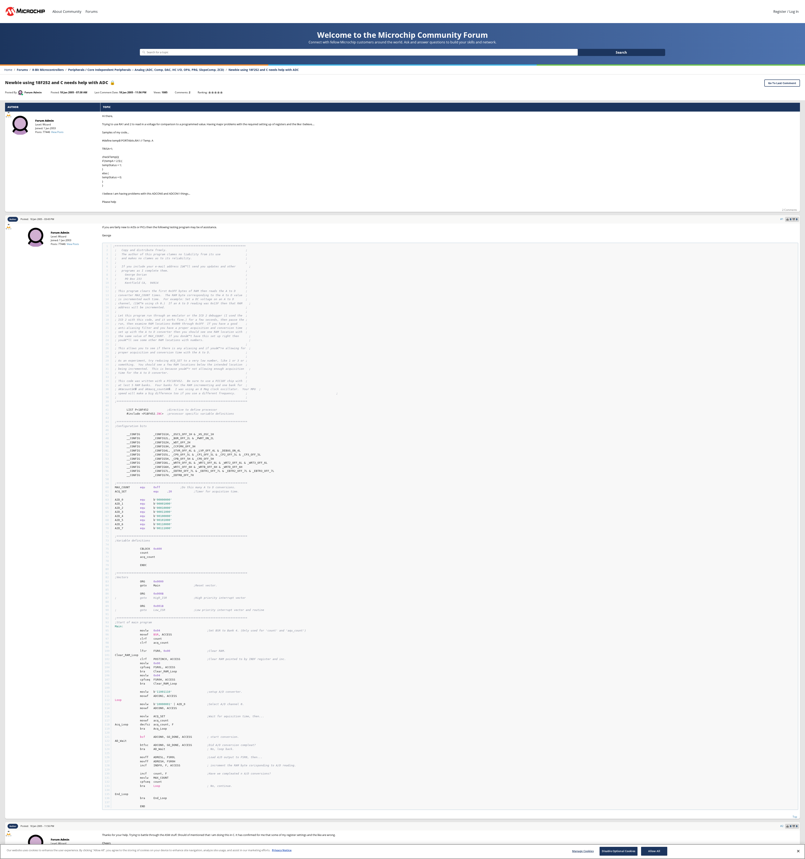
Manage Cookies (583, 851)
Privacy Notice (282, 850)
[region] (402, 851)
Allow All (654, 851)
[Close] (798, 851)
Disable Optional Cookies (618, 851)
